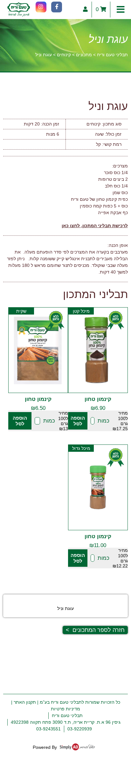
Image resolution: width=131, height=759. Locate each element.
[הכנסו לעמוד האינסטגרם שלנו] (41, 7)
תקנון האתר (25, 702)
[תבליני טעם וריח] (18, 9)
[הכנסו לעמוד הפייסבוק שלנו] (56, 7)
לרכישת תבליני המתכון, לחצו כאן (95, 225)
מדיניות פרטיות (65, 708)
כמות (103, 421)
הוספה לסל (78, 420)
